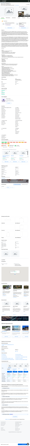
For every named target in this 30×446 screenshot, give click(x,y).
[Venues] (28, 1)
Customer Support (3, 429)
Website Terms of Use (17, 429)
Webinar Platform (17, 426)
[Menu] (1, 1)
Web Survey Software (17, 425)
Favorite (28, 4)
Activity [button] (3, 311)
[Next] (29, 18)
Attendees (2, 186)
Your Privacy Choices (3, 430)
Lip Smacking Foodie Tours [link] (6, 306)
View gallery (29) (27, 15)
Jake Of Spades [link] (15, 306)
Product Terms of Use (17, 428)
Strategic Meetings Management (18, 424)
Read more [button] (4, 293)
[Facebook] (17, 351)
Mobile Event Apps (17, 423)
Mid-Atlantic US (4, 331)
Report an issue (7, 419)
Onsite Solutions (2, 425)
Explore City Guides (3, 424)
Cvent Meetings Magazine (16, 331)
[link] (6, 303)
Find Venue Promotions (3, 423)
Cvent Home (2, 427)
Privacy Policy (16, 427)
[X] (15, 351)
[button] (9, 11)
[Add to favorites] (9, 151)
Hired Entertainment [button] (17, 311)
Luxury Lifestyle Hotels (25, 331)
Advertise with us (17, 430)
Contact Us (2, 428)
